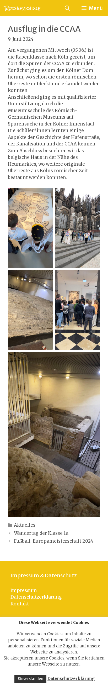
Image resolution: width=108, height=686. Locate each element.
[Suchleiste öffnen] (67, 8)
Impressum (23, 590)
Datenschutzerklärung (36, 597)
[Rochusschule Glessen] (22, 8)
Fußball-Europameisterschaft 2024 (53, 541)
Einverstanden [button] (30, 679)
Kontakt (19, 604)
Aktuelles (24, 525)
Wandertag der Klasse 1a (41, 533)
